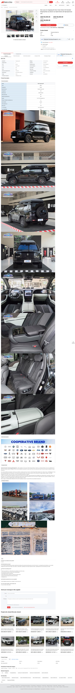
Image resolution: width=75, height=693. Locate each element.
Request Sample (61, 27)
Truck (20, 663)
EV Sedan (2, 661)
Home (2, 7)
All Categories (4, 5)
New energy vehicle (4, 663)
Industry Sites (44, 685)
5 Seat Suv (3, 680)
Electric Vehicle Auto (54, 677)
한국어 (46, 686)
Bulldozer (6, 672)
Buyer (50, 5)
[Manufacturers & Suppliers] (6, 2)
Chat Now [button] (66, 25)
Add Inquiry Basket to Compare (20, 39)
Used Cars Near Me (45, 672)
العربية (43, 686)
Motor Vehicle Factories (36, 677)
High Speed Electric (45, 677)
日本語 (49, 686)
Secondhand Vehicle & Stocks (13, 7)
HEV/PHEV (57, 661)
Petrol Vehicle (40, 661)
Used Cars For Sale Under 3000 (35, 672)
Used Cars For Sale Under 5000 (23, 672)
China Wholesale (33, 685)
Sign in (73, 2)
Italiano (32, 686)
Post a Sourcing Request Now (29, 607)
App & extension (61, 5)
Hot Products (12, 685)
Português (20, 686)
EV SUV (20, 661)
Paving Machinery (13, 672)
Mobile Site (59, 685)
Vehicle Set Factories (15, 677)
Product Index (55, 685)
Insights (63, 685)
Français (24, 686)
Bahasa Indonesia (65, 686)
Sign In (42, 49)
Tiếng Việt (60, 686)
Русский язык (28, 686)
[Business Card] (72, 58)
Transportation (6, 7)
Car (2, 672)
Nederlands (39, 686)
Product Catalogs (15, 659)
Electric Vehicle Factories (6, 677)
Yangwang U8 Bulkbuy (10, 680)
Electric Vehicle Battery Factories (25, 677)
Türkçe (57, 686)
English (14, 686)
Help (55, 5)
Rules (73, 5)
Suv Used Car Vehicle (62, 677)
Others (57, 663)
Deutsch (36, 686)
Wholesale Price (39, 685)
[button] (52, 56)
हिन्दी (51, 686)
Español (17, 686)
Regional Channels (49, 685)
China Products (17, 685)
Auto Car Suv (70, 677)
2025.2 (39, 663)
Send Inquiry (48, 25)
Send (9, 607)
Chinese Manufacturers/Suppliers (25, 685)
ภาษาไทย (54, 686)
